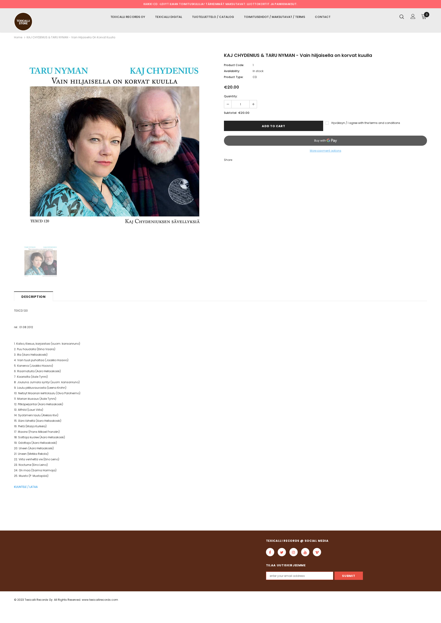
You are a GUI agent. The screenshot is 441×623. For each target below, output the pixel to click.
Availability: (232, 71)
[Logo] (41, 21)
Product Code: (234, 65)
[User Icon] (413, 16)
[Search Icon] (401, 16)
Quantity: (230, 96)
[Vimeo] (317, 552)
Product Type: (233, 77)
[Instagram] (293, 552)
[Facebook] (270, 552)
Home (18, 37)
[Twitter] (282, 552)
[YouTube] (305, 552)
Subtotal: (230, 113)
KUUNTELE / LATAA (26, 487)
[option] (115, 145)
